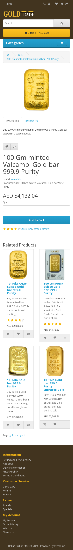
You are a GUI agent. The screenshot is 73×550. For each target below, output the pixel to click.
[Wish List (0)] (56, 3)
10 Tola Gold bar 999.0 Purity (16, 383)
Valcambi (16, 179)
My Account (9, 520)
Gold (21, 55)
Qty (5, 202)
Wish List (7, 528)
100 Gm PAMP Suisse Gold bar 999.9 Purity (53, 288)
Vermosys (59, 546)
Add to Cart (36, 220)
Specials (7, 509)
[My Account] (50, 3)
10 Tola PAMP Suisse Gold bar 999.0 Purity (17, 288)
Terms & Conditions (14, 475)
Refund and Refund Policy (17, 460)
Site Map (7, 494)
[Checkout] (66, 3)
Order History (10, 524)
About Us (8, 463)
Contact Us (9, 486)
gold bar (14, 435)
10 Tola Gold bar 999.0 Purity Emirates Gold (54, 385)
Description (12, 121)
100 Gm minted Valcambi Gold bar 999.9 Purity (33, 59)
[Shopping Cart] (61, 3)
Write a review (41, 229)
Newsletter (9, 532)
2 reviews (26, 229)
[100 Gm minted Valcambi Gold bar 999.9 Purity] (36, 90)
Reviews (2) (32, 121)
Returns (7, 490)
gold (22, 435)
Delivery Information (14, 467)
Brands (7, 505)
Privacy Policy (10, 471)
